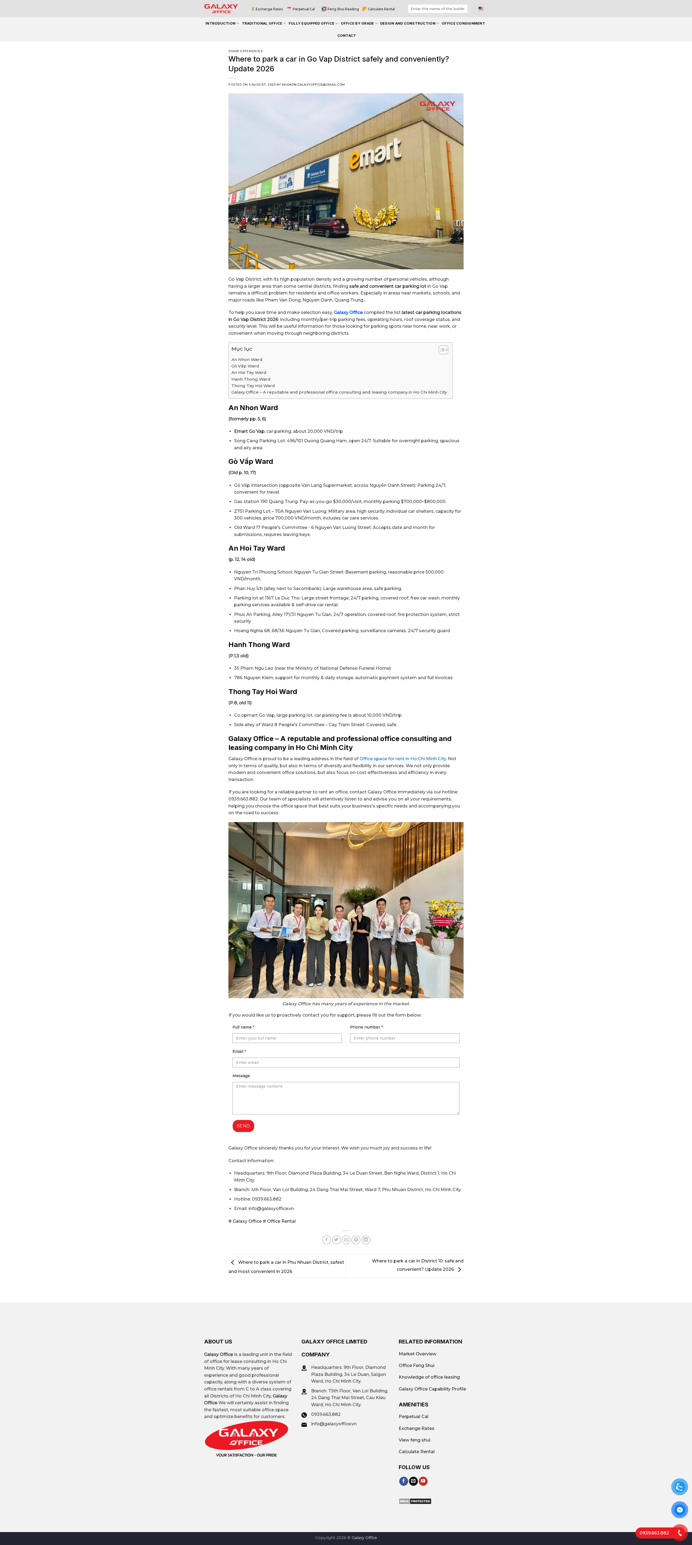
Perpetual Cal (304, 9)
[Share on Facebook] (326, 1239)
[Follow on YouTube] (423, 1481)
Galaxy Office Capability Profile (432, 1389)
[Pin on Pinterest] (355, 1239)
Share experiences (245, 51)
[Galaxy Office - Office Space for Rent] (221, 8)
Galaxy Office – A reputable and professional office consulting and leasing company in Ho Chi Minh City (339, 392)
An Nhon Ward (246, 359)
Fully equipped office (311, 23)
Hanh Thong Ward (251, 379)
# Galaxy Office (245, 1221)
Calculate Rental (381, 9)
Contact (346, 35)
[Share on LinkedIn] (365, 1239)
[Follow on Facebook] (403, 1481)
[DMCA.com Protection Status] (415, 1500)
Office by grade (357, 23)
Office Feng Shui (416, 1365)
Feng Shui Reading (343, 9)
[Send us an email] (413, 1481)
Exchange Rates (269, 9)
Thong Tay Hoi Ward (253, 385)
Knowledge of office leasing (429, 1377)
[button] (441, 350)
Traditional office (262, 23)
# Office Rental (279, 1221)
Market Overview (417, 1353)
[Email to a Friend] (346, 1239)
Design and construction (407, 23)
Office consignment (463, 23)
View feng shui (414, 1440)
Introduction (220, 23)
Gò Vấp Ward (245, 365)
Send (243, 1125)
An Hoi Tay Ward (249, 372)
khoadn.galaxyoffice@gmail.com (313, 84)
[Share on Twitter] (336, 1239)
